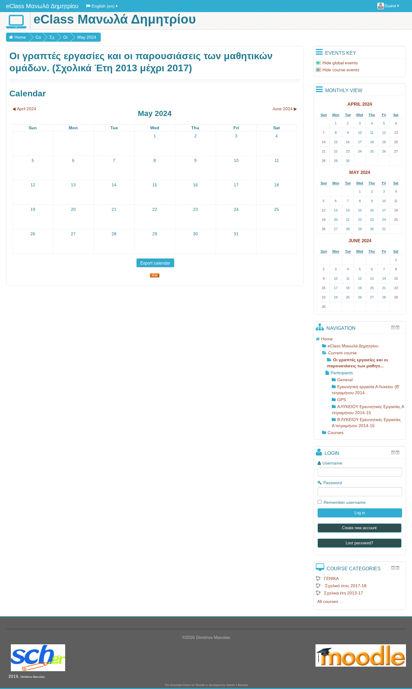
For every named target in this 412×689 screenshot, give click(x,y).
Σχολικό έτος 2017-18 (345, 585)
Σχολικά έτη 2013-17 (343, 593)
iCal (154, 275)
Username (332, 463)
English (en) (103, 6)
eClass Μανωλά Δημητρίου (42, 6)
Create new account (359, 528)
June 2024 (359, 240)
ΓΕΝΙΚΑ (331, 578)
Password (332, 482)
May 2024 (86, 37)
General (345, 379)
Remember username (345, 502)
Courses (336, 432)
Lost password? (359, 543)
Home (20, 37)
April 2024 (359, 104)
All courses (327, 601)
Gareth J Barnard (237, 685)
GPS (341, 399)
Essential (176, 685)
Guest (390, 5)
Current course (342, 352)
